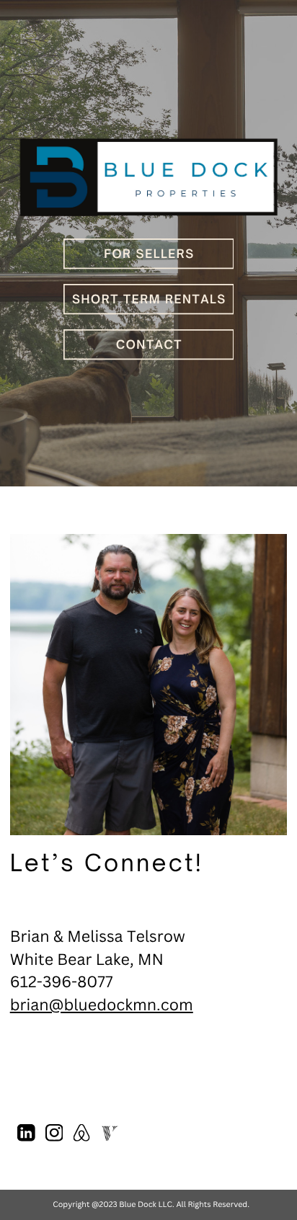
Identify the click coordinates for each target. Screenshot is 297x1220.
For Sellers (149, 253)
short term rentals (149, 299)
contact (149, 344)
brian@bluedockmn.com (101, 1004)
